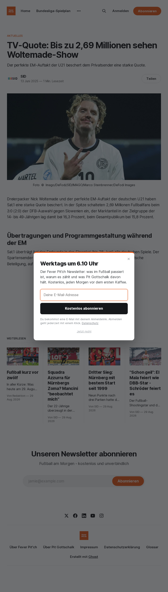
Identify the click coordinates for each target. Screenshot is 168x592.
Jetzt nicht (84, 331)
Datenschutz (90, 323)
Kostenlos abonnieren (84, 308)
